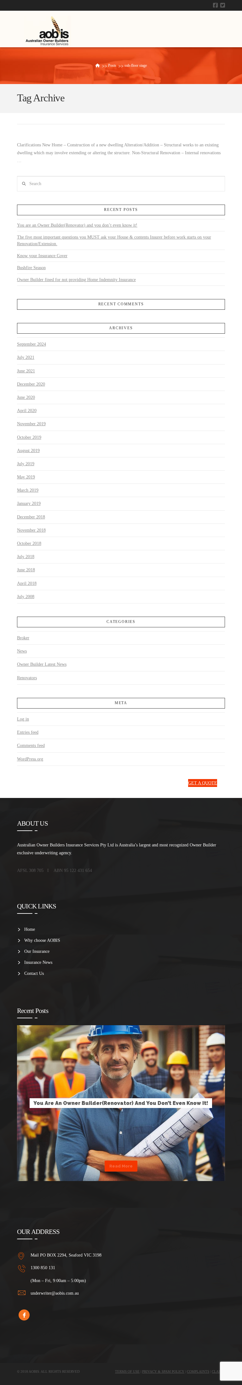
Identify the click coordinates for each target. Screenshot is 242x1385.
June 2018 (26, 570)
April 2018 (27, 583)
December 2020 (31, 384)
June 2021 (26, 371)
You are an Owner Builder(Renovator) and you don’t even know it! (77, 225)
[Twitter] (222, 5)
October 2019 (29, 437)
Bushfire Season (31, 267)
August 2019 (28, 450)
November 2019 (31, 423)
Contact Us (34, 973)
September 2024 (31, 344)
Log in (23, 719)
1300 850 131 (168, 783)
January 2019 (29, 503)
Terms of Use (127, 1371)
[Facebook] (215, 5)
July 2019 (25, 463)
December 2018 (31, 517)
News (22, 651)
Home (29, 929)
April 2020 (27, 410)
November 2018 (31, 530)
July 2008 (25, 596)
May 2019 (26, 477)
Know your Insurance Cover (42, 255)
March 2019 (27, 490)
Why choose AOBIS (42, 940)
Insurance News (38, 962)
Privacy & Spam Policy (163, 1371)
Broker (23, 638)
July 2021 (25, 357)
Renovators (27, 678)
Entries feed (27, 732)
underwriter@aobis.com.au (55, 1293)
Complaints (198, 1371)
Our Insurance (36, 951)
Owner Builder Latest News (41, 664)
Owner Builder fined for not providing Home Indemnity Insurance (76, 279)
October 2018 (29, 543)
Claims (218, 1371)
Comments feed (31, 745)
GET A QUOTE (202, 783)
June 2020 (26, 397)
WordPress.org (30, 759)
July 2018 (25, 556)
